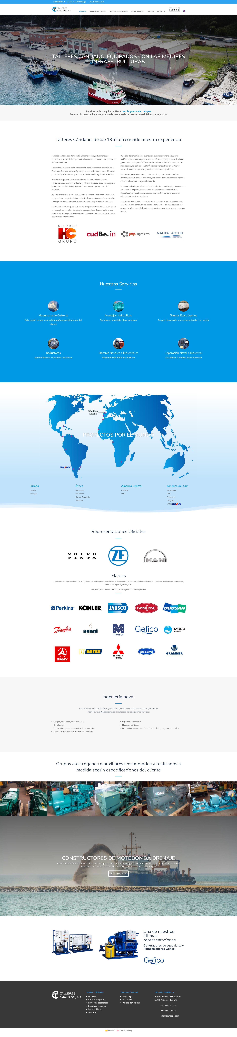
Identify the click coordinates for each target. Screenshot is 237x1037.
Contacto (161, 11)
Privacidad (127, 999)
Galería (151, 11)
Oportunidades (137, 11)
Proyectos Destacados (118, 11)
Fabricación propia (96, 999)
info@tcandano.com (170, 1016)
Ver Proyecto (118, 873)
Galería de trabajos (97, 1006)
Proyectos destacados (98, 1002)
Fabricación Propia (97, 11)
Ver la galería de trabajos (137, 111)
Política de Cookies (131, 1002)
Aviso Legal (127, 996)
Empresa (82, 11)
